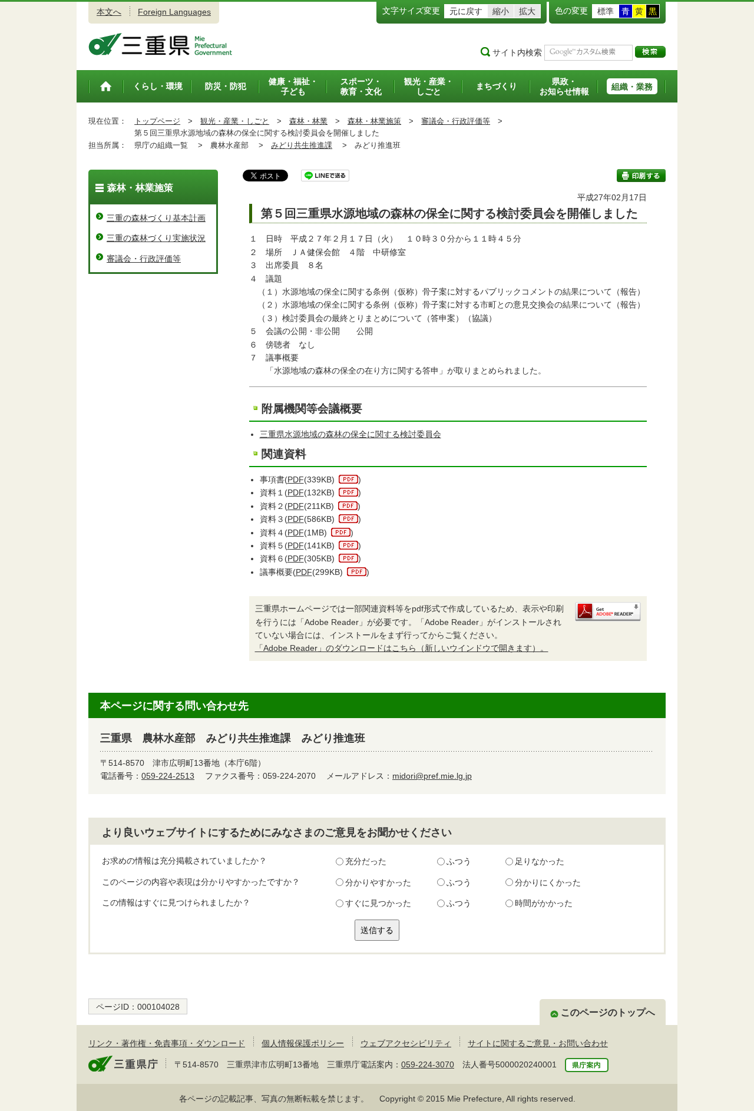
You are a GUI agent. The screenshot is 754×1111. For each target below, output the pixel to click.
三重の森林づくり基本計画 (156, 218)
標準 (605, 11)
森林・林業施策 (374, 121)
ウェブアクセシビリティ (406, 1043)
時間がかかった (544, 903)
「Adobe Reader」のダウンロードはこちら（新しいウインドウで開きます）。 (401, 648)
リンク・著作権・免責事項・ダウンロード (166, 1043)
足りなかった (539, 861)
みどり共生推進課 (301, 145)
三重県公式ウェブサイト (160, 44)
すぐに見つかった (378, 903)
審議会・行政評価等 (455, 121)
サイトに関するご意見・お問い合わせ (538, 1043)
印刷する (641, 175)
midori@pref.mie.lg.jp (432, 776)
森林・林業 (308, 121)
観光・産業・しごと (234, 121)
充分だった (365, 861)
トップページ (157, 121)
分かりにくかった (548, 882)
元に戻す (465, 11)
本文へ (109, 11)
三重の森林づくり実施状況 (156, 238)
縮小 (500, 11)
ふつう (459, 861)
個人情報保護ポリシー (303, 1043)
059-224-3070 (427, 1064)
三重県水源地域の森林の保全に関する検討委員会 (350, 434)
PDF (295, 479)
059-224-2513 (167, 776)
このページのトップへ (608, 1012)
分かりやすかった (378, 882)
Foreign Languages (174, 11)
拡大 (527, 11)
